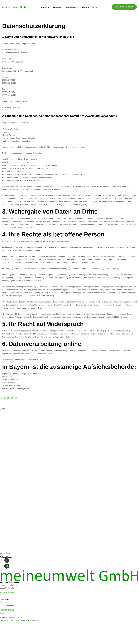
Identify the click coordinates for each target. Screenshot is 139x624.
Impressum (4, 621)
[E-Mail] (2, 405)
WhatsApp (5, 553)
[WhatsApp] (69, 550)
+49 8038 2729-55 (8, 398)
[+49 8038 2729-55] (2, 394)
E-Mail (3, 409)
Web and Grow (33, 621)
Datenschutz (14, 621)
